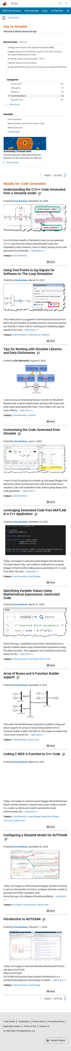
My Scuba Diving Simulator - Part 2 (29, 59)
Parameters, (33, 659)
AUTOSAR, (16, 905)
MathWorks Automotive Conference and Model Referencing (40, 67)
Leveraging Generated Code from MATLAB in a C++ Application (34, 512)
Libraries (32, 415)
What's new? (37, 84)
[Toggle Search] (60, 3)
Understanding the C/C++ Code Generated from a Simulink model (34, 191)
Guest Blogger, (34, 816)
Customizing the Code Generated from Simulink (31, 431)
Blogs (14, 3)
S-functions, (8, 821)
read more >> (37, 250)
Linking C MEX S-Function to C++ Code (31, 754)
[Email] (50, 261)
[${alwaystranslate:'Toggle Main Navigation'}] (66, 3)
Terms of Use (30, 1026)
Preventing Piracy (56, 1021)
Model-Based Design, (50, 816)
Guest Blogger (34, 576)
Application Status (12, 1026)
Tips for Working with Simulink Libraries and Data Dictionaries (32, 351)
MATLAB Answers (11, 10)
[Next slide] (65, 10)
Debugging (37, 88)
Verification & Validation (39, 335)
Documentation (14, 119)
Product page (14, 132)
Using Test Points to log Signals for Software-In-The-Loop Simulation (29, 272)
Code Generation (37, 96)
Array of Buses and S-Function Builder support (31, 675)
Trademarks (23, 1021)
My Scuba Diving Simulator (25, 63)
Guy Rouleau (21, 201)
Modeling (37, 92)
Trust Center (9, 1021)
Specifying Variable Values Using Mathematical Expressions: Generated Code (31, 594)
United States (57, 1040)
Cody (44, 10)
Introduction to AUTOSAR (22, 919)
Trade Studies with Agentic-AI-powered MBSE (34, 47)
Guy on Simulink (15, 26)
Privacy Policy (38, 1021)
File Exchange (31, 10)
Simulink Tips (37, 100)
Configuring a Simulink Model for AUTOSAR (35, 835)
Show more (14, 104)
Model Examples (15, 128)
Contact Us (44, 1026)
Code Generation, (20, 335)
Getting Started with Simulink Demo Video (26, 123)
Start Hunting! (12, 162)
